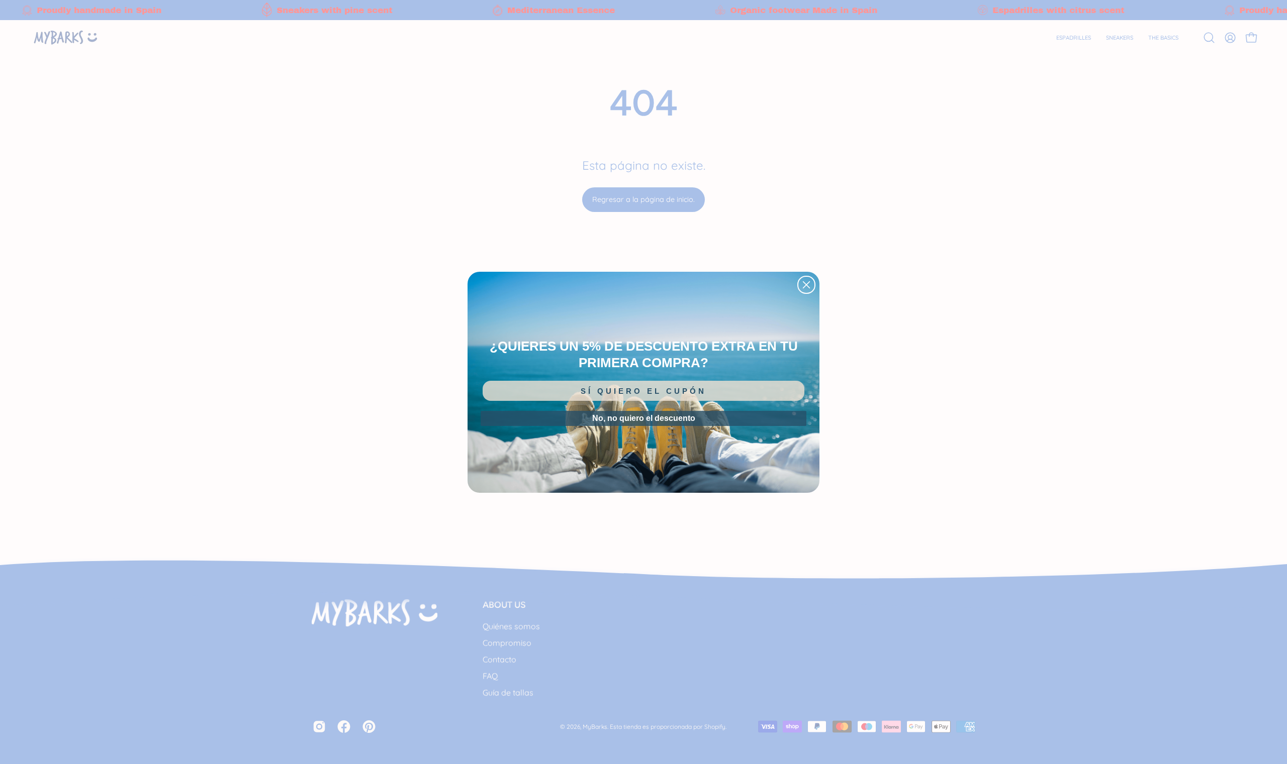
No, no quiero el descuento (643, 418)
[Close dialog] (806, 285)
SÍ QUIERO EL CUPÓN (643, 391)
